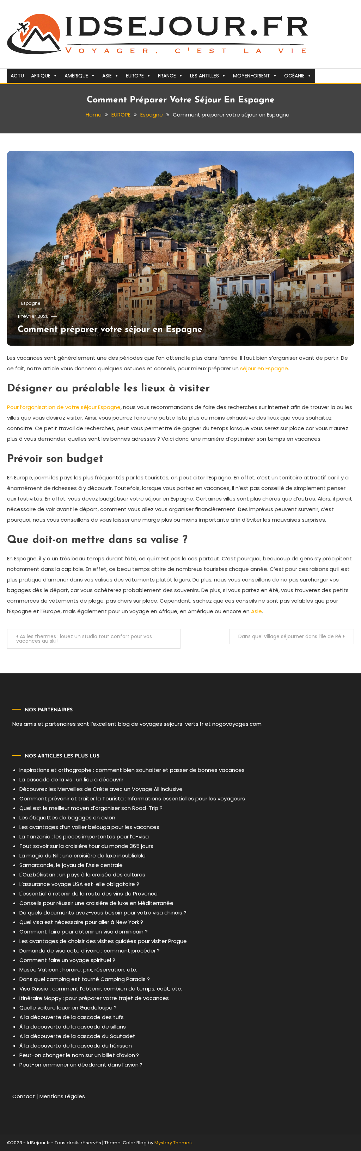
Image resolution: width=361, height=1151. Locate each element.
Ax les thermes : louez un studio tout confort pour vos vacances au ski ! (84, 638)
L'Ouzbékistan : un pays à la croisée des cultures (82, 874)
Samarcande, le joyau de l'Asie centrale (71, 865)
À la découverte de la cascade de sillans (72, 1026)
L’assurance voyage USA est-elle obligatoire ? (79, 884)
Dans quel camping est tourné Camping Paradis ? (84, 979)
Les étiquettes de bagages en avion (67, 817)
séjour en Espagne (264, 368)
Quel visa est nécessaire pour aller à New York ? (81, 922)
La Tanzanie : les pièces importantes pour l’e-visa (84, 836)
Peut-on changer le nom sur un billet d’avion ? (79, 1055)
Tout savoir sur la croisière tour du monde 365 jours (86, 846)
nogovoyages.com (237, 724)
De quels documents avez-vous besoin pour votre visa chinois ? (102, 912)
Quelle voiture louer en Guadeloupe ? (68, 1007)
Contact (23, 1096)
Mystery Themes (173, 1142)
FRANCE (167, 75)
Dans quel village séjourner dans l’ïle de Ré (289, 636)
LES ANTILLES (204, 75)
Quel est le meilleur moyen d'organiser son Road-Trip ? (91, 808)
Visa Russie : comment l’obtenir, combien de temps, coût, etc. (100, 988)
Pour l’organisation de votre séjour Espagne (64, 407)
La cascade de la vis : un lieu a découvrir (71, 779)
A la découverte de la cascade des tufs (71, 1017)
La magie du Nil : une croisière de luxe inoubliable (82, 855)
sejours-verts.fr (183, 724)
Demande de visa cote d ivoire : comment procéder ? (89, 950)
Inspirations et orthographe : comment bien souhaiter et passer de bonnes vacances (132, 770)
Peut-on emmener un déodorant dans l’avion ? (80, 1064)
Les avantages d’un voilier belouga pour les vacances (89, 827)
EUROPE (135, 75)
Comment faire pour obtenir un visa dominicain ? (83, 931)
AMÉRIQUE (76, 75)
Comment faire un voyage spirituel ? (67, 960)
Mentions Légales (62, 1096)
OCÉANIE (294, 75)
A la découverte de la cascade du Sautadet (77, 1036)
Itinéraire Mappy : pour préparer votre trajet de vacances (94, 998)
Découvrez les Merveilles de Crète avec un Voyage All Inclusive (101, 789)
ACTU (17, 75)
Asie (256, 611)
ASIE (107, 75)
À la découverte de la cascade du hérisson (75, 1045)
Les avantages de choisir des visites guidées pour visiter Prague (103, 941)
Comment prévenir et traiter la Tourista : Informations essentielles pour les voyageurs (132, 798)
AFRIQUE (40, 75)
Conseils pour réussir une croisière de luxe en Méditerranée (96, 903)
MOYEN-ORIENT (251, 75)
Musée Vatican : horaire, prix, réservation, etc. (78, 969)
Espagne (30, 303)
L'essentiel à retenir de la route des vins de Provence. (89, 893)
